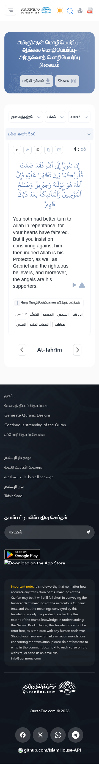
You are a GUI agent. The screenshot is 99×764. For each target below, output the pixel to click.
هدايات (60, 324)
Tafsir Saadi (13, 495)
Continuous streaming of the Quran (35, 424)
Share (64, 81)
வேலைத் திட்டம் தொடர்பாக (26, 405)
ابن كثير (77, 315)
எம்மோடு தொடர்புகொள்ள (24, 434)
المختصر (48, 315)
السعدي (62, 315)
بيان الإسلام (14, 486)
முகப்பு (9, 395)
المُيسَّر (34, 315)
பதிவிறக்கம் (34, 81)
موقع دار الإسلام (18, 457)
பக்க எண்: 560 (21, 134)
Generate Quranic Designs (27, 415)
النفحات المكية (39, 324)
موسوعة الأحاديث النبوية (23, 467)
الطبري (21, 324)
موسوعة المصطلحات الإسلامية (29, 476)
